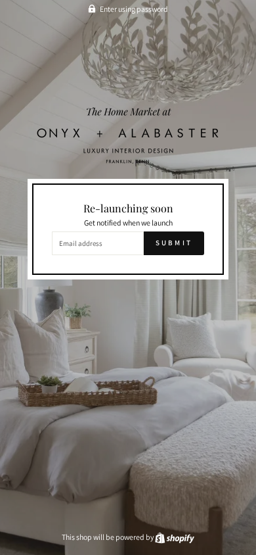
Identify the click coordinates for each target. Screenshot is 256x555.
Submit (174, 242)
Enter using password (134, 9)
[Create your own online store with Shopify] (174, 537)
